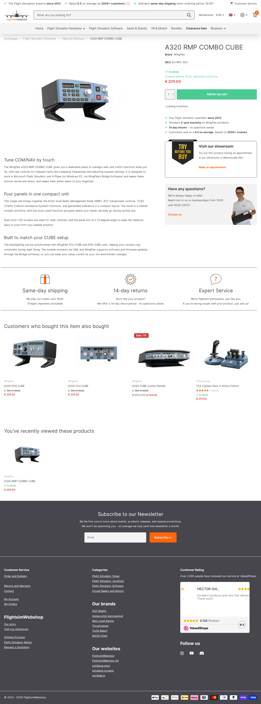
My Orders (10, 604)
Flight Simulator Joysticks (108, 581)
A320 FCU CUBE (78, 385)
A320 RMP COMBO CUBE (19, 481)
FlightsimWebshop (103, 655)
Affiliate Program (14, 637)
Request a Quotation (16, 647)
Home (39, 28)
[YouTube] (192, 653)
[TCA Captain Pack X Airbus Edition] (226, 354)
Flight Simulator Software (106, 28)
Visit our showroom (16, 629)
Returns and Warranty (17, 585)
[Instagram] (182, 653)
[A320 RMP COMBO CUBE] (28, 454)
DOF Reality (99, 610)
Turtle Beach (99, 630)
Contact (9, 591)
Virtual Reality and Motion (108, 591)
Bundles (176, 28)
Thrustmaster (100, 625)
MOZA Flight (99, 635)
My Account (11, 599)
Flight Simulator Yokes (105, 576)
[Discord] (202, 653)
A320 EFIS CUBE (14, 385)
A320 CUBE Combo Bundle (148, 385)
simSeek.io (98, 675)
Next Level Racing (103, 620)
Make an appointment (212, 167)
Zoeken (189, 15)
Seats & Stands (137, 28)
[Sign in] (244, 15)
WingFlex (179, 54)
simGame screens (103, 670)
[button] (174, 90)
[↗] (127, 3)
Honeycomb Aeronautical (107, 616)
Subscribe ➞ (163, 537)
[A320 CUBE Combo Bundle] (162, 354)
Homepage (11, 38)
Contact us (175, 214)
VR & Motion (159, 28)
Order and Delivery (15, 576)
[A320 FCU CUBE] (98, 354)
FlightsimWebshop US (105, 660)
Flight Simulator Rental (18, 642)
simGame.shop (101, 665)
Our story (10, 624)
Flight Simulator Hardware (64, 28)
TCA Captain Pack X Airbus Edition (217, 385)
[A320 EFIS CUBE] (34, 354)
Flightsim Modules (73, 38)
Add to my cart (217, 94)
